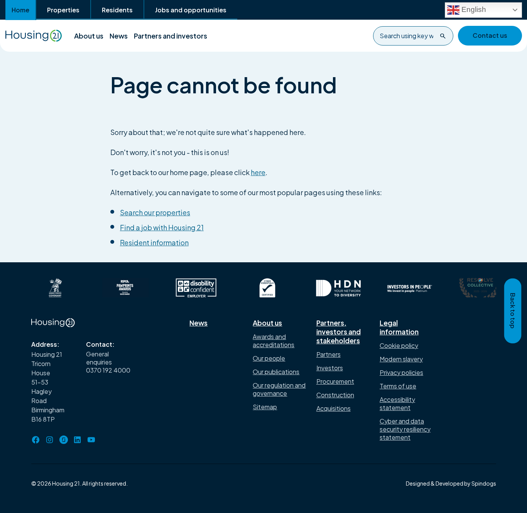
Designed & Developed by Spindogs (451, 483)
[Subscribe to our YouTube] (91, 439)
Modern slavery (401, 359)
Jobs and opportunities (190, 10)
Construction (335, 395)
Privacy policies (401, 372)
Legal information (399, 327)
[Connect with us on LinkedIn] (77, 439)
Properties (63, 10)
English (472, 9)
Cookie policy (399, 345)
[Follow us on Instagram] (49, 439)
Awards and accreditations (273, 340)
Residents (117, 10)
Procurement (335, 381)
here (258, 172)
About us (88, 35)
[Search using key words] (443, 36)
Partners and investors (170, 35)
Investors (329, 368)
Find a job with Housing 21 (162, 227)
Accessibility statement (397, 403)
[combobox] (413, 36)
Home (20, 10)
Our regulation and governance (279, 389)
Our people (269, 358)
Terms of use (398, 386)
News (119, 35)
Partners (328, 354)
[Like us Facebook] (36, 439)
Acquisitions (333, 408)
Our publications (276, 372)
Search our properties (155, 212)
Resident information (154, 242)
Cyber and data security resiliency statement (405, 429)
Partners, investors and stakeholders (338, 331)
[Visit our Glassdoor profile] (63, 439)
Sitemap (265, 407)
